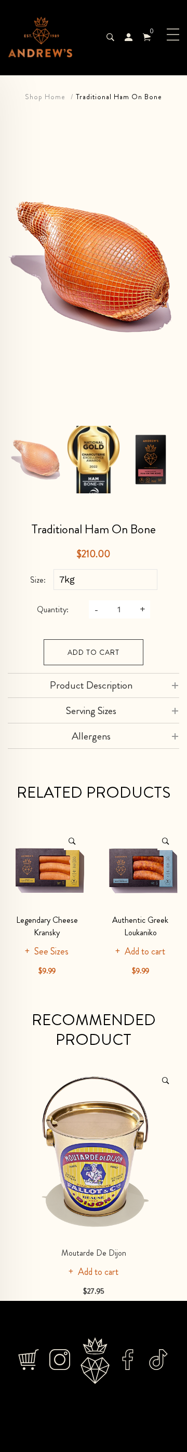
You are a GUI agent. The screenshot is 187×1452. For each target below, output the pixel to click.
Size (37, 580)
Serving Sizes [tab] (91, 710)
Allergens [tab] (91, 736)
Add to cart (93, 652)
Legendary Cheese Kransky (47, 926)
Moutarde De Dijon (93, 1253)
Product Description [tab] (91, 685)
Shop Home (45, 96)
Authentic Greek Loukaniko (140, 926)
